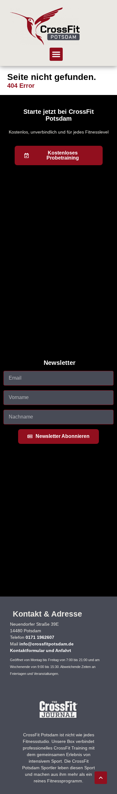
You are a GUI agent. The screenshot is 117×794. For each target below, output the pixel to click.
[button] (56, 54)
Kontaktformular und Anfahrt (40, 650)
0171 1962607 (40, 637)
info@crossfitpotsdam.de (46, 643)
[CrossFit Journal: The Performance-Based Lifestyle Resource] (58, 717)
